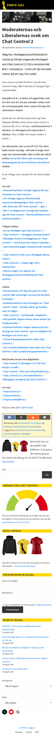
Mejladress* (7, 592)
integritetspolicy (43, 604)
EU (31, 423)
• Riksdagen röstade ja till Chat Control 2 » (24, 379)
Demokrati (24, 423)
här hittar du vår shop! (24, 566)
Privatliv (30, 426)
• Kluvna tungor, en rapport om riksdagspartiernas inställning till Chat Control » (22, 275)
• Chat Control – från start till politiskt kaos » (26, 371)
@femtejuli (27, 407)
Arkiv (4, 697)
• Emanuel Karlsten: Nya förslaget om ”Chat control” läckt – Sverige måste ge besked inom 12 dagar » (25, 307)
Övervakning (19, 426)
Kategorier (7, 680)
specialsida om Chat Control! (15, 522)
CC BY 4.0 (23, 727)
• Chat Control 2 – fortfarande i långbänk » (24, 315)
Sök (4, 469)
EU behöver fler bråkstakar (15, 668)
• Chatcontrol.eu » (11, 395)
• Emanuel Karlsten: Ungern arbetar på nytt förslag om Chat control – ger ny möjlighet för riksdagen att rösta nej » (27, 331)
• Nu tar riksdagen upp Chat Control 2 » (23, 230)
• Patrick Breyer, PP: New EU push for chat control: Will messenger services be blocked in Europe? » (26, 295)
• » (26, 234)
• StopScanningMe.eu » (14, 399)
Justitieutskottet (12, 433)
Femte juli (15, 5)
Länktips (8, 426)
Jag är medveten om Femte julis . (28, 604)
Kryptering (39, 423)
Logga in (31, 727)
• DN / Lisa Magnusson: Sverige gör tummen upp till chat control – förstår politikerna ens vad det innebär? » (26, 214)
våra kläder (8, 461)
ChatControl (22, 430)
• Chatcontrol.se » (11, 391)
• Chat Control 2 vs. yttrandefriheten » (22, 375)
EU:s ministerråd (37, 430)
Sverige (38, 426)
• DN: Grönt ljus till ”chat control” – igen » (24, 206)
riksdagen (26, 433)
